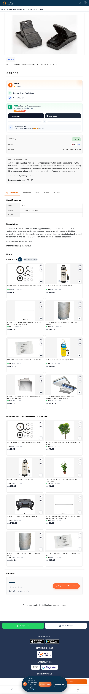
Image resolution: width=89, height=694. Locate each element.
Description (26, 193)
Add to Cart (68, 682)
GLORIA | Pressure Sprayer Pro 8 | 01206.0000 (59, 286)
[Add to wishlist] (41, 266)
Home (3, 9)
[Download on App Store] (37, 641)
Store (37, 193)
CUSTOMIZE (59, 684)
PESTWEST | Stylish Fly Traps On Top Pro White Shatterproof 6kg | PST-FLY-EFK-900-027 (60, 397)
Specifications (12, 193)
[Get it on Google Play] (52, 641)
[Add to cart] (41, 281)
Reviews (56, 193)
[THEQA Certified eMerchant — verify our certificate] (44, 654)
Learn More (32, 690)
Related (46, 193)
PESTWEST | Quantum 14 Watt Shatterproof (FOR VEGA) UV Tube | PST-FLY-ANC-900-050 (24, 323)
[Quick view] (41, 270)
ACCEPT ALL (45, 684)
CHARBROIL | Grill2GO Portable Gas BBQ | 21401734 (22, 516)
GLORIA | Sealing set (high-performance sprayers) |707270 (24, 286)
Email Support (67, 626)
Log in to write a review (67, 586)
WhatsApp (24, 626)
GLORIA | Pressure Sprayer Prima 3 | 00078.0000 (60, 360)
